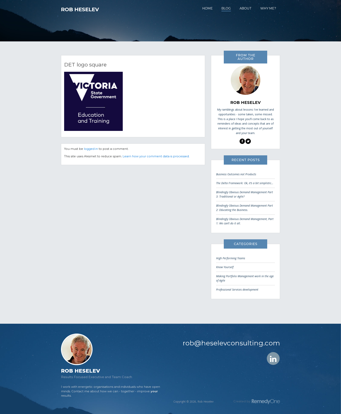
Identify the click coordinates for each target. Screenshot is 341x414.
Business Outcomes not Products (236, 174)
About (246, 8)
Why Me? (268, 8)
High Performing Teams (230, 258)
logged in (91, 149)
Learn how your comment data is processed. (156, 156)
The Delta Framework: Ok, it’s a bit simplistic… (244, 183)
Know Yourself (224, 267)
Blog (226, 8)
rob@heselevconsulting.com (231, 343)
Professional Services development (237, 289)
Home (207, 8)
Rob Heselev (80, 9)
